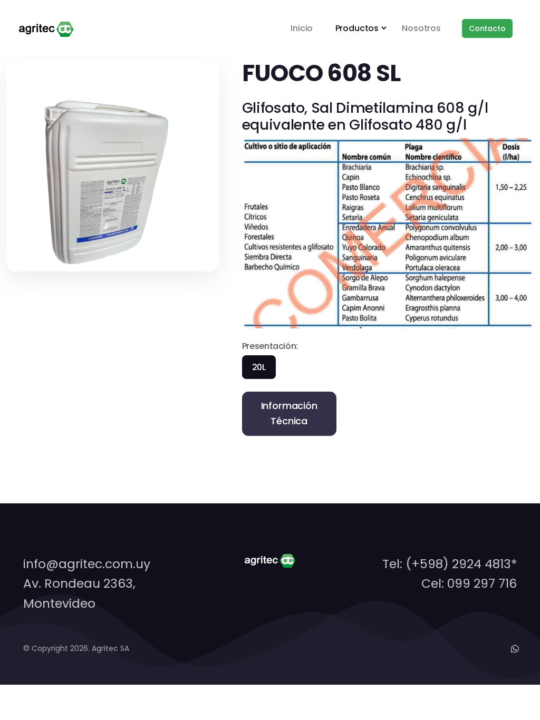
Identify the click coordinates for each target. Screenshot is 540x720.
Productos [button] (357, 28)
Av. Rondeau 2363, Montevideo (79, 593)
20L (259, 367)
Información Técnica (289, 413)
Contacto (487, 28)
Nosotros (421, 28)
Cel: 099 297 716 (469, 583)
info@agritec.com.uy (86, 563)
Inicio (302, 28)
